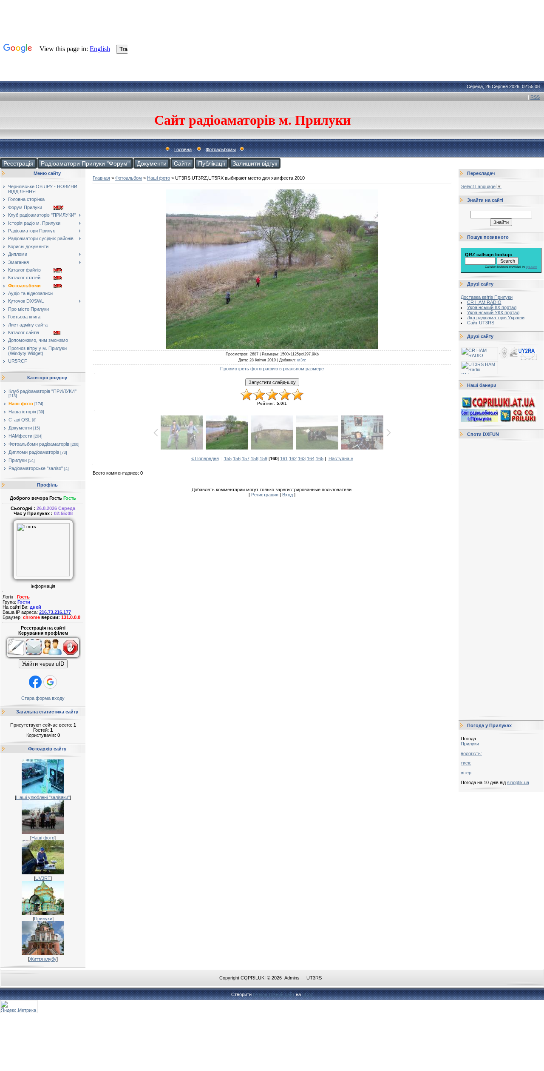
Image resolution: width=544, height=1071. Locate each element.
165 (319, 458)
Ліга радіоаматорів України (495, 317)
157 (245, 458)
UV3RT (43, 878)
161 (284, 458)
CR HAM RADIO (484, 302)
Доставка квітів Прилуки (487, 297)
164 (310, 458)
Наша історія (22, 411)
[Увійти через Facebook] (35, 682)
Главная (101, 177)
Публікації (211, 163)
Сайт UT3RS (480, 322)
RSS (535, 97)
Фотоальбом (128, 177)
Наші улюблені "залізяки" (43, 797)
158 (254, 458)
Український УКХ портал (493, 312)
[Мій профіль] (52, 657)
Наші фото (20, 403)
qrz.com (531, 267)
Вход (287, 494)
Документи (152, 163)
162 (293, 458)
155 (228, 458)
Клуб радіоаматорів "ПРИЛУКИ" (42, 391)
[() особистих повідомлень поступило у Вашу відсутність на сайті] (33, 657)
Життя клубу (43, 959)
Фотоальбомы (221, 149)
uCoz (307, 994)
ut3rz (301, 360)
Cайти (182, 163)
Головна (183, 149)
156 (237, 458)
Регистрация (264, 494)
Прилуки (17, 460)
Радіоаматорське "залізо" (35, 468)
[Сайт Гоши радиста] (518, 358)
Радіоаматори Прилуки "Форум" (85, 163)
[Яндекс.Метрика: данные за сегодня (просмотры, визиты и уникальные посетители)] (18, 1006)
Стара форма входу (43, 698)
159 (263, 458)
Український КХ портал (491, 307)
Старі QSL (19, 419)
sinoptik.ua (518, 782)
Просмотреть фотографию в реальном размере (272, 368)
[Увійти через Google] (50, 682)
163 (302, 458)
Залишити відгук (254, 163)
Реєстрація (18, 163)
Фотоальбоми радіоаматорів (38, 444)
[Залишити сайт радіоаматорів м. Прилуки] (71, 657)
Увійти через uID (43, 664)
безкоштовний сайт (274, 994)
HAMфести (20, 435)
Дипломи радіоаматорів (33, 452)
